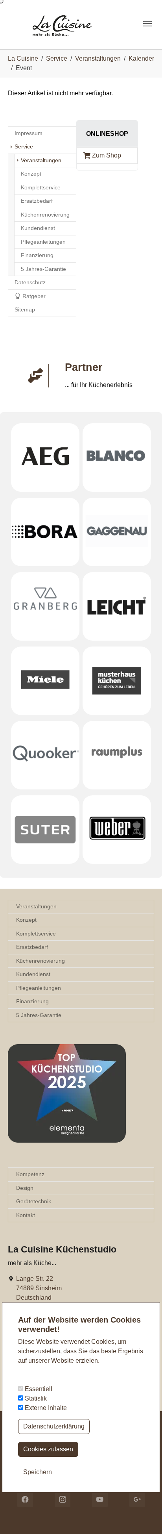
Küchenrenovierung (40, 961)
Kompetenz (30, 1174)
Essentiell (37, 1389)
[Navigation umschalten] (147, 23)
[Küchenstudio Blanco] (117, 457)
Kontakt (25, 1215)
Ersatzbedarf (32, 947)
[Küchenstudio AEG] (45, 457)
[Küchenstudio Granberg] (45, 606)
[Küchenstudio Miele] (45, 681)
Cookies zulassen (48, 1449)
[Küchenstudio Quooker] (45, 755)
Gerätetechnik (33, 1201)
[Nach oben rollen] (144, 1516)
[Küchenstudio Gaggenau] (117, 532)
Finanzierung (32, 1001)
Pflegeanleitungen (38, 988)
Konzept (26, 920)
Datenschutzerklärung (54, 1426)
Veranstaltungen (36, 906)
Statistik (35, 1398)
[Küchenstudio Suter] (45, 829)
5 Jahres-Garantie (38, 1015)
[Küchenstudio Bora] (45, 532)
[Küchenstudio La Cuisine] (70, 23)
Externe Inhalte (45, 1407)
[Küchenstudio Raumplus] (117, 755)
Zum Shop (106, 155)
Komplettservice (36, 933)
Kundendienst (33, 974)
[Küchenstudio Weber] (117, 829)
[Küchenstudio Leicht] (117, 606)
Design (24, 1188)
